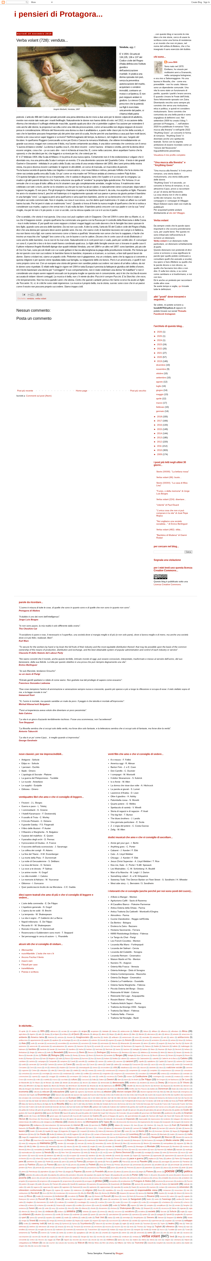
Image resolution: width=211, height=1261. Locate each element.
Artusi (180, 1040)
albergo (95, 1034)
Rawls (133, 1187)
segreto (133, 1205)
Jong (158, 1125)
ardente (94, 1040)
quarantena (103, 1184)
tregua (121, 1229)
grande (26, 1116)
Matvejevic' (137, 1140)
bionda (187, 1052)
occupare (72, 1155)
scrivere (88, 1205)
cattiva (116, 1064)
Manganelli (156, 1137)
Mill (28, 1146)
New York (65, 1152)
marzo (159, 403)
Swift (49, 1223)
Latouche (171, 1128)
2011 (159, 446)
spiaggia (160, 1214)
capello (141, 1061)
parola (100, 1161)
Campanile (53, 1061)
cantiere (110, 1061)
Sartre (187, 1199)
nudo (190, 1152)
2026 (160, 332)
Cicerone (72, 1067)
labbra (108, 1128)
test (125, 1227)
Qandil (72, 1184)
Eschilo (167, 1095)
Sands (124, 1199)
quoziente (147, 1184)
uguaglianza (80, 1233)
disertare (156, 1086)
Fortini (138, 1104)
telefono (32, 1227)
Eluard (175, 1092)
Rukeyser (22, 1199)
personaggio (71, 1168)
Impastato (130, 1119)
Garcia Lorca (163, 1107)
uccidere (70, 1233)
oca (64, 1155)
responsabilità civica (147, 1190)
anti (164, 1037)
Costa (120, 1076)
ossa (85, 1158)
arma (147, 1040)
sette (47, 1208)
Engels (32, 1095)
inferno (79, 1122)
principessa (145, 1178)
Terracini (77, 1227)
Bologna (55, 1055)
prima (124, 1178)
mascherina (48, 1140)
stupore (95, 1221)
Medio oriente (172, 1140)
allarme (126, 1034)
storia (179, 1217)
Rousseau (140, 1196)
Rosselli (107, 1196)
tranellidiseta (27, 968)
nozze (183, 1152)
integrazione (24, 1125)
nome (110, 1152)
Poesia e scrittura (29, 972)
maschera (37, 1140)
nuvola (40, 1155)
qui (180, 286)
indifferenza (36, 1122)
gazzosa (181, 1107)
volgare (167, 1240)
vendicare (125, 1237)
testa (131, 1227)
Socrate (163, 1211)
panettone (30, 1161)
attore (145, 1043)
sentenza (22, 1208)
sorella (57, 1214)
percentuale (175, 1165)
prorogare (88, 1181)
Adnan (114, 1031)
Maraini (178, 1137)
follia (97, 1104)
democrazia (118, 1082)
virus (127, 1240)
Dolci (65, 1089)
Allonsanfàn (27, 950)
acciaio (64, 1031)
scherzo (186, 1202)
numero (24, 1155)
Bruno (187, 1055)
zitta (29, 1246)
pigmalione (44, 1172)
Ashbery (189, 1040)
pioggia (68, 1172)
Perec (30, 1168)
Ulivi (90, 1233)
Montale (151, 1146)
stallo (90, 1217)
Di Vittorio (184, 1083)
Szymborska (86, 1223)
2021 (160, 353)
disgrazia (166, 1086)
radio (28, 1187)
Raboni (164, 1184)
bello (49, 1052)
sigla (190, 1208)
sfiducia (84, 1208)
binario (178, 1052)
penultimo (158, 1165)
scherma (176, 1202)
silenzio (24, 1211)
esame (150, 1095)
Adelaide (105, 1031)
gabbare (96, 1107)
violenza (110, 1240)
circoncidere (105, 1067)
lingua (175, 1131)
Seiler (141, 1205)
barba (81, 1049)
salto (88, 1199)
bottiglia (130, 1055)
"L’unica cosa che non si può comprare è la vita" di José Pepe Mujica (172, 513)
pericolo (38, 1168)
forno (131, 1104)
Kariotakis (184, 1125)
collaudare (43, 1070)
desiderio (143, 1083)
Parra (108, 1161)
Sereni (32, 1208)
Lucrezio (116, 1134)
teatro (171, 1223)
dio (100, 1086)
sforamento (103, 1208)
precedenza (53, 1178)
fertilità (166, 1101)
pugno (32, 1184)
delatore (94, 1083)
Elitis (168, 1092)
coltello (75, 1070)
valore (67, 1237)
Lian (133, 1131)
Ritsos (29, 1196)
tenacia (60, 1227)
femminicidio (96, 1101)
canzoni (129, 1061)
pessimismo (91, 1168)
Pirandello (99, 1172)
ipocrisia (95, 1125)
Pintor (60, 1172)
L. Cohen (99, 1128)
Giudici (186, 1110)
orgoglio (55, 1158)
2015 (160, 429)
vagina (52, 1237)
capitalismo (151, 1061)
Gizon (57, 1113)
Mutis (119, 1149)
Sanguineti (136, 1199)
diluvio (53, 1086)
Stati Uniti (99, 1217)
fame (126, 1098)
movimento (68, 1149)
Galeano (113, 1107)
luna (123, 1134)
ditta (20, 1089)
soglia (182, 1211)
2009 (160, 454)
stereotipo (126, 1217)
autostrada (45, 1046)
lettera (100, 1131)
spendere (125, 1214)
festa (173, 1101)
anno (137, 1037)
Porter (135, 1175)
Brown (170, 1055)
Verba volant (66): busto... (169, 477)
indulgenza (48, 1122)
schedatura (166, 1202)
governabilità (134, 1113)
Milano (21, 1146)
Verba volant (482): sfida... (169, 529)
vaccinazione (24, 1237)
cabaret (123, 1058)
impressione (155, 1119)
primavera (133, 1178)
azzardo (97, 1046)
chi (46, 1067)
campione (63, 1061)
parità (71, 1161)
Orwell (70, 1158)
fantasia (152, 1098)
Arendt (102, 1040)
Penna (108, 1165)
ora (188, 1155)
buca (37, 1058)
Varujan (83, 1237)
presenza (95, 1178)
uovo (158, 1233)
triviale (154, 1229)
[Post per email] (23, 294)
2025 (160, 336)
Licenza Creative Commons (167, 584)
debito (57, 1083)
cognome (24, 1070)
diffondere (30, 1086)
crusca (54, 1079)
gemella (47, 1110)
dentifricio (133, 1083)
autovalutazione (58, 1046)
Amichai (51, 1037)
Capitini (161, 1061)
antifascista (23, 1040)
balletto (175, 1046)
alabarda (86, 1034)
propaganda (55, 1181)
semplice (150, 1205)
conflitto (86, 1073)
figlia (46, 1104)
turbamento (23, 1233)
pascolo (134, 1161)
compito (144, 1070)
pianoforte (148, 1168)
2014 (160, 433)
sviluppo (188, 1220)
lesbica (92, 1131)
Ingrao (106, 1122)
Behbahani (23, 1052)
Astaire (94, 1043)
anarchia (96, 1037)
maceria (154, 1134)
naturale (179, 1149)
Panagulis (186, 1158)
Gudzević (85, 1116)
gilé (126, 1110)
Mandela (134, 1137)
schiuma (40, 1205)
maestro (181, 1134)
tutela (61, 1233)
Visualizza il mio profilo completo (169, 155)
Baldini (156, 1046)
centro (177, 1064)
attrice (153, 1043)
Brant (139, 1055)
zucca (36, 1246)
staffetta (75, 1217)
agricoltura (23, 1034)
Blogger (119, 1253)
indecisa (186, 1119)
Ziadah (187, 1243)
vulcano (61, 1243)
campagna (42, 1061)
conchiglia (45, 1073)
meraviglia (70, 1143)
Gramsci (188, 1113)
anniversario (126, 1037)
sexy (53, 1208)
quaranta (92, 1184)
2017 (160, 420)
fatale (37, 1101)
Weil (89, 1243)
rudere (171, 1196)
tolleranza (170, 1227)
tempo (52, 1227)
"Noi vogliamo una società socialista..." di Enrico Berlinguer (172, 522)
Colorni (60, 1070)
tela (180, 1223)
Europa (72, 1098)
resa (118, 1190)
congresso (118, 1073)
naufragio (188, 1149)
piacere (139, 1168)
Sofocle (173, 1211)
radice (21, 1187)
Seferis (123, 1205)
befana (187, 1049)
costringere (157, 1076)
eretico (108, 1095)
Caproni (170, 1061)
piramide (88, 1172)
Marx (28, 1140)
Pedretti (92, 1165)
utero (171, 1233)
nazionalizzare (26, 1152)
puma (47, 1184)
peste (113, 1168)
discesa (139, 1086)
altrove (167, 1034)
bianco (135, 1052)
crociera (30, 1079)
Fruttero (32, 1107)
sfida (76, 1208)
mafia (189, 1134)
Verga (180, 1237)
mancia (112, 1137)
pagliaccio (152, 1158)
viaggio (50, 1240)
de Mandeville (24, 1083)
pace (124, 1158)
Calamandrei (144, 1058)
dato (119, 1079)
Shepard (147, 1208)
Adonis (136, 1031)
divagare (28, 1089)
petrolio (121, 1168)
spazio (93, 1214)
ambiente (23, 1037)
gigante (119, 1110)
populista (116, 1175)
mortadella (38, 1149)
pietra (23, 1172)
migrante (180, 1143)
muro (85, 1149)
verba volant (40, 299)
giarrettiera (110, 1110)
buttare (106, 1058)
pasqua (155, 1161)
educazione (58, 1091)
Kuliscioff (81, 1128)
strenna (60, 1221)
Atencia (114, 1043)
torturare (31, 1229)
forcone (114, 1104)
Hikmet (22, 1119)
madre (172, 1134)
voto (44, 1243)
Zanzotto (169, 1243)
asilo (32, 1043)
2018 (160, 416)
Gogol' (103, 1113)
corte (93, 1076)
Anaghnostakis (82, 1037)
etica (45, 1098)
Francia (174, 1104)
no (99, 1152)
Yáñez (129, 1243)
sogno (190, 1211)
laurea (187, 1128)
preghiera (76, 1178)
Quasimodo (115, 1184)
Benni (81, 1052)
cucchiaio (64, 1079)
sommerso (48, 1214)
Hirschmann (45, 1119)
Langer (145, 1128)
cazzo (153, 1064)
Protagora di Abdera (142, 1181)
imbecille (109, 1119)
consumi (153, 1073)
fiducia (39, 1104)
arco (75, 1040)
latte (180, 1128)
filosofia (60, 1104)
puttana (64, 1184)
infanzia (59, 1122)
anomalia (145, 1037)
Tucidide (171, 1229)
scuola (105, 1205)
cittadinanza (124, 1067)
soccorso (118, 1211)
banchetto (61, 1049)
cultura (74, 1079)
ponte (81, 1175)
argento (111, 1040)
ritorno (187, 1193)
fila (53, 1104)
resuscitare (178, 1190)
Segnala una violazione (167, 560)
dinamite (83, 1086)
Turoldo (53, 1233)
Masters (70, 1140)
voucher (52, 1243)
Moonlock (176, 1146)
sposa (32, 1217)
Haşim (161, 1116)
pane (21, 1161)
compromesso (165, 1070)
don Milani (91, 1089)
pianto (158, 1168)
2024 (160, 340)
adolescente (125, 1031)
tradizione (59, 1229)
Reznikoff (35, 1193)
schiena (31, 1205)
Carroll (41, 1064)
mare (21, 1140)
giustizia (38, 1113)
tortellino (22, 1229)
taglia (117, 1223)
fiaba (23, 1104)
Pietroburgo (33, 1172)
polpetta (53, 1175)
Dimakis (62, 1086)
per (166, 1165)
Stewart (161, 1217)
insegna (156, 1122)
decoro (85, 1083)
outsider (100, 1158)
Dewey (161, 1083)
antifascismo (183, 1037)
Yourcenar (139, 1243)
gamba (132, 1107)
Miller (34, 1146)
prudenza (180, 1181)
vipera (119, 1240)
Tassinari (146, 1223)
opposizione (169, 1155)
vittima (143, 1240)
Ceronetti (186, 1064)
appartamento (35, 1040)
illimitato (91, 1119)
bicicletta (154, 1052)
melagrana (32, 1143)
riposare (132, 1193)
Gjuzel (65, 1113)
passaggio (165, 1161)
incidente (166, 1119)
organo (46, 1158)
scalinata (60, 1202)
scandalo (70, 1202)
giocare (133, 1110)
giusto (49, 1113)
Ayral (89, 1046)
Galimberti (123, 1107)
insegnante (166, 1122)
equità (85, 1095)
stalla (83, 1217)
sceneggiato (153, 1202)
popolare (90, 1175)
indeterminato (24, 1122)
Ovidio (108, 1158)
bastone (126, 1049)
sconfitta (78, 1205)
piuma (126, 1172)
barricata (99, 1049)
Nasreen (160, 1149)
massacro (60, 1140)
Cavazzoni (136, 1064)
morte (47, 1149)
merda (89, 1143)
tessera (108, 1227)
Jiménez (150, 1125)
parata (56, 1161)
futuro (86, 1107)
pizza (134, 1172)
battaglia (136, 1049)
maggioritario (34, 1137)
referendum (184, 1187)
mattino (110, 1140)
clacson (143, 1067)
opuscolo (180, 1155)
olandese (92, 1155)
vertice (32, 1240)
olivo (100, 1155)
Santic (148, 1199)
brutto (21, 1058)
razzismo (142, 1187)
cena (160, 1064)
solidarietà (26, 1214)
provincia (159, 1181)
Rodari (81, 1196)
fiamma (31, 1104)
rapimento (93, 1187)
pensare (126, 1165)
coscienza (110, 1076)
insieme (187, 1122)
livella (52, 1134)
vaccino (35, 1237)
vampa (75, 1237)
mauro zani (26, 961)
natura (170, 1149)
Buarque (29, 1058)
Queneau (127, 1184)
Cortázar (85, 1076)
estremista (36, 1098)
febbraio (160, 407)
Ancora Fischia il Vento (32, 957)
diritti (118, 1085)
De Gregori (161, 1079)
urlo (164, 1233)
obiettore (50, 1155)
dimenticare (72, 1086)
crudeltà (46, 1079)
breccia (146, 1055)
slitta (109, 1211)
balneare (22, 1049)
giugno (159, 390)
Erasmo (93, 1095)
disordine (176, 1086)
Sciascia (59, 1205)
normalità (137, 1152)
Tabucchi (98, 1223)
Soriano (66, 1214)
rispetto (161, 1193)
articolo (165, 1040)
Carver (69, 1064)
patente (21, 1165)
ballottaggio (185, 1046)
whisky (111, 1243)
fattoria (44, 1101)
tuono (180, 1229)
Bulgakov (52, 1058)
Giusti (29, 1113)
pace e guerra (136, 1158)
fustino (78, 1107)
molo (100, 1146)
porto (155, 1175)
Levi (119, 1131)
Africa (184, 1031)
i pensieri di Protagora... (58, 14)
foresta (122, 1104)
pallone (168, 1158)
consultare (142, 1073)
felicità (87, 1101)
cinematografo (84, 1067)
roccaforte (72, 1196)
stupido (86, 1221)
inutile (86, 1125)
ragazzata (46, 1187)
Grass (34, 1116)
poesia (158, 1172)
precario (43, 1178)
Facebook (159, 314)
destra (152, 1083)
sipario (94, 1211)
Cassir (91, 1064)
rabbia (156, 1184)
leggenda (64, 1131)
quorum (137, 1184)
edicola (36, 1092)
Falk (112, 1098)
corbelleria (62, 1076)
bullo (60, 1058)
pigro (53, 1172)
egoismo (81, 1092)
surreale (178, 1221)
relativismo (78, 1190)
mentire (60, 1143)
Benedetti (58, 1052)
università (140, 1233)
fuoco (64, 1107)
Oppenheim (145, 1155)
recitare (162, 1187)
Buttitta (115, 1058)
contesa (163, 1073)
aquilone (55, 1040)
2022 (160, 348)
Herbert (187, 1116)
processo (175, 1178)
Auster (187, 1043)
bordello (109, 1055)
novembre (161, 369)
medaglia (159, 1140)
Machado (163, 1134)
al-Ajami (56, 1034)
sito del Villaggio (177, 213)
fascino (187, 1098)
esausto (159, 1095)
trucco (162, 1229)
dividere (37, 1089)
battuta (144, 1049)
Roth (131, 1196)
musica (111, 1149)
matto (118, 1140)
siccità (155, 1208)
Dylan (174, 1089)
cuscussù (85, 1079)
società (151, 1211)
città (115, 1067)
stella (117, 1217)
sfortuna (113, 1208)
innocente (122, 1122)
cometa (90, 1070)
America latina (37, 1037)
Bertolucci (125, 1052)
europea (84, 1098)
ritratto (21, 1196)
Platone (149, 1172)
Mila (188, 1143)
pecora (73, 1165)
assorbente (74, 1043)
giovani (159, 1110)
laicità (127, 1128)
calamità (155, 1058)
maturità (127, 1140)
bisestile (30, 1055)
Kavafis (32, 1128)
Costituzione (141, 1076)
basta (118, 1049)
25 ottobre (33, 1031)
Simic (40, 1211)
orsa (62, 1158)
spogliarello (179, 1214)
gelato (190, 1107)
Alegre (111, 1034)
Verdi (172, 1237)
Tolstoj (180, 1227)
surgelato (168, 1221)
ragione (56, 1187)
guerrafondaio (133, 1116)
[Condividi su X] (35, 294)
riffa (82, 1193)
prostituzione (125, 1181)
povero (187, 1175)
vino (101, 1240)
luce (89, 1134)
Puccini (189, 1181)
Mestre (146, 1143)
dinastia (92, 1086)
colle (52, 1070)
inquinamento (145, 1122)
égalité (72, 1092)
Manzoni (168, 1137)
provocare (169, 1181)
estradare (25, 1098)
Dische (147, 1086)
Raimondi (76, 1187)
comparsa (122, 1070)
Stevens (150, 1217)
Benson (91, 1052)
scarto (109, 1202)
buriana (76, 1058)
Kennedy (55, 1128)
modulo (84, 1146)
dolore (73, 1089)
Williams (120, 1243)
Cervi (32, 1067)
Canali (72, 1061)
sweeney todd (37, 1223)
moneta (130, 1146)
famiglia (133, 1098)
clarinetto (152, 1067)
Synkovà (65, 1223)
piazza (165, 1168)
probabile (164, 1178)
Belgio (32, 1052)
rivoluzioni (59, 1196)
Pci (66, 1165)
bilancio (170, 1052)
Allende (141, 1034)
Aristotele (138, 1040)
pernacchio (59, 1168)
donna (112, 1089)
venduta (30, 299)
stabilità (58, 1217)
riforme (113, 1193)
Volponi (187, 1240)
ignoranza (80, 1119)
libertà (141, 1131)
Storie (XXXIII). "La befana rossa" (172, 471)
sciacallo (49, 1205)
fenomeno (118, 1101)
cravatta (168, 1076)
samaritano (115, 1199)
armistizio (155, 1040)
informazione (92, 1122)
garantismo (151, 1107)
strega (51, 1221)
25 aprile (22, 1031)
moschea (57, 1149)
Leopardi (83, 1131)
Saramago (166, 1199)
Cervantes (23, 1067)
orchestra (22, 1158)
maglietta (53, 1137)
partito (116, 1161)
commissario (110, 1070)
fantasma (161, 1098)
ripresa (141, 1193)
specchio (102, 1214)
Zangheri (159, 1243)
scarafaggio (81, 1202)
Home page (81, 390)
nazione (38, 1152)
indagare (176, 1119)
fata (30, 1101)
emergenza (185, 1092)
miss (61, 1146)
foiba (83, 1104)
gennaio (160, 411)
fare (179, 1098)
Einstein (90, 1092)
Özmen (116, 1158)
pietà (190, 1168)
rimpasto (123, 1193)
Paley (161, 1158)
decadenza (75, 1083)
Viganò (66, 1240)
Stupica (78, 1221)
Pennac (117, 1165)
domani (81, 1089)
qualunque (82, 1184)
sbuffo (51, 1202)
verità (187, 1237)
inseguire (177, 1122)
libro (150, 1131)
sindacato (49, 1211)
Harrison (152, 1116)
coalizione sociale (174, 1067)
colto (83, 1070)
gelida (23, 1110)
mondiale (108, 1146)
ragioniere (66, 1187)
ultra (97, 1233)
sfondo (92, 1208)
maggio (160, 394)
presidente (106, 1178)
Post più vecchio (138, 390)
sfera (70, 1208)
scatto (117, 1202)
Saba (58, 1199)
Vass (91, 1237)
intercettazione (50, 1125)
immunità (119, 1119)
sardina (179, 1199)
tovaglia (41, 1229)
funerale (56, 1107)
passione (176, 1161)
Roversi (150, 1196)
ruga (179, 1196)
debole (65, 1083)
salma (67, 1199)
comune (177, 1070)
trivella (146, 1229)
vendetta (115, 1237)
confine (77, 1073)
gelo (39, 1110)
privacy (155, 1178)
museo (102, 1149)
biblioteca (144, 1052)
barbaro (89, 1049)
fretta (190, 1104)
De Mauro (36, 1083)
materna (81, 1140)
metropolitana (168, 1143)
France (165, 1104)
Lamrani (136, 1128)
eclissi (181, 1089)
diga (38, 1086)
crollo (38, 1079)
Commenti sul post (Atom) (39, 395)
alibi (118, 1034)
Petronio (130, 1168)
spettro (145, 1214)
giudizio (21, 1113)
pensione (147, 1165)
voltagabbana (24, 1243)
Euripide (56, 1098)
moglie (92, 1146)
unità (131, 1233)
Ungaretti (114, 1233)
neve (56, 1152)
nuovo (33, 1155)
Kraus (72, 1128)
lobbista (60, 1134)
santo (156, 1199)
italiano (117, 1125)
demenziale (105, 1083)
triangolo (137, 1229)
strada (190, 1217)
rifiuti (89, 1193)
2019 (160, 361)
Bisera (21, 1055)
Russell (41, 1199)
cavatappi (125, 1064)
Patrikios (32, 1165)
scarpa (92, 1202)
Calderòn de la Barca (169, 1058)
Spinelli (168, 1214)
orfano (38, 1158)
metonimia (156, 1143)
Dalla (94, 1079)
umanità (105, 1233)
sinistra (71, 1211)
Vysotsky (70, 1243)
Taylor (162, 1223)
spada (85, 1214)
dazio (126, 1079)
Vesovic (41, 1240)
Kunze (90, 1128)
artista (173, 1040)
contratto (186, 1073)
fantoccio (171, 1098)
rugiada (187, 1196)
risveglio (170, 1193)
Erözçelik (141, 1095)
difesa (21, 1086)
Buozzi (67, 1058)
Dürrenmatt (163, 1089)
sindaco (60, 1211)
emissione (22, 1095)
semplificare (161, 1205)
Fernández (149, 1101)
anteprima (156, 1037)
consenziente (130, 1073)
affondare (174, 1031)
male (90, 1137)
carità (23, 1064)
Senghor (186, 1205)
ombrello (108, 1155)
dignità (45, 1086)
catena (100, 1064)
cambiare (22, 1061)
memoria (45, 1143)
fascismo (22, 1101)
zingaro (21, 1246)
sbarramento (41, 1202)
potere (178, 1175)
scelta (143, 1202)
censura (168, 1064)
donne (121, 1088)
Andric (105, 1037)
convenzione (23, 1076)
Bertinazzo (115, 1052)
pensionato (137, 1165)
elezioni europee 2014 (126, 1092)
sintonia (86, 1211)
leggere (74, 1131)
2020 (160, 357)
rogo (89, 1196)
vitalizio (135, 1240)
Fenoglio (108, 1101)
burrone (85, 1058)
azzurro (107, 1046)
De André (134, 1079)
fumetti (47, 1107)
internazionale (65, 1125)
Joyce (166, 1125)
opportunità (157, 1155)
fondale (105, 1104)
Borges (119, 1055)
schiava (22, 1205)
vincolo (93, 1240)
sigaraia (183, 1208)
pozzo (34, 1178)
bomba (67, 1055)
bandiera (72, 1049)
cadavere (133, 1058)
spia (152, 1214)
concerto (35, 1073)
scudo (96, 1205)
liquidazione (23, 1134)
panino (40, 1161)
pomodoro (72, 1175)
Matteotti (102, 1140)
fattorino (53, 1101)
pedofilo (82, 1165)
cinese (95, 1067)
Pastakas (186, 1161)
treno (129, 1229)
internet (76, 1125)
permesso (48, 1168)
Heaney (178, 1116)
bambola (43, 1049)
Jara (135, 1125)
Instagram (170, 314)
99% (42, 1031)
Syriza (74, 1223)
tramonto (69, 1229)
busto (99, 1058)
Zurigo (43, 1246)
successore (113, 1221)
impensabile (143, 1119)
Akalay (47, 1034)
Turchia (34, 1233)
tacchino (109, 1223)
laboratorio (118, 1128)
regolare (67, 1190)
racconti (174, 1184)
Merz (125, 1143)
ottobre (160, 373)
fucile (40, 1107)
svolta (25, 1223)
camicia (32, 1061)
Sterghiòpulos (138, 1217)
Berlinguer (101, 1052)
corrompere (74, 1076)
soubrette (76, 1214)
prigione (116, 1178)
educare (45, 1092)
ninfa (85, 1152)
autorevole (34, 1046)
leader (32, 1131)
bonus (83, 1055)
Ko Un (64, 1128)
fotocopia (146, 1104)
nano (133, 1149)
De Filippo (146, 1079)
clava (161, 1067)
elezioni (107, 1091)
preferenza (65, 1178)
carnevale (32, 1064)
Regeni (48, 1190)
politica (188, 1171)
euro (64, 1098)
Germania (75, 1110)
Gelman (32, 1110)
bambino (32, 1049)
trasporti (104, 1229)
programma (32, 1181)
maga (24, 1137)
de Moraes (47, 1083)
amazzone (186, 1034)
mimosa (42, 1146)
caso (84, 1064)
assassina (51, 1043)
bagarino (138, 1046)
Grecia (43, 1116)
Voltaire (35, 1243)
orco (31, 1158)
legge (56, 1131)
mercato (81, 1143)
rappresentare (105, 1187)
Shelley (137, 1208)
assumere (85, 1043)
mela (23, 1143)
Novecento (173, 1152)
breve (163, 1055)
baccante (116, 1046)
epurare (77, 1095)
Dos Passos (142, 1089)
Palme (177, 1158)
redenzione (172, 1187)
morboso (186, 1146)
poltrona (62, 1175)
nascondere (142, 1149)
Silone (32, 1211)
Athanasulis (124, 1043)
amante (176, 1034)
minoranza (53, 1146)
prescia (86, 1178)
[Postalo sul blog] (32, 294)
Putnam (55, 1184)
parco (64, 1161)
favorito (62, 1101)
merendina (99, 1143)
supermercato (156, 1221)
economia (23, 1091)
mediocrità (188, 1140)
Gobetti (94, 1113)
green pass (54, 1116)
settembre (161, 377)
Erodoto (117, 1095)
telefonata (22, 1227)
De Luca (185, 1079)
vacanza (186, 1233)
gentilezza (65, 1110)
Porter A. (146, 1175)
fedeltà (79, 1101)
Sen (170, 1205)
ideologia (56, 1119)
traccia (49, 1229)
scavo (125, 1202)
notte (164, 1152)
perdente (186, 1165)
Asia (23, 1043)
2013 (160, 437)
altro (160, 1034)
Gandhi (141, 1107)
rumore (32, 1199)
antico (172, 1037)
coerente (189, 1067)
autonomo (22, 1046)
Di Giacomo (172, 1083)
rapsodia (117, 1187)
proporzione (67, 1181)
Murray (93, 1149)
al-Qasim (75, 1034)
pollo (45, 1175)
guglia (143, 1116)
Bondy (75, 1055)
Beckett (178, 1049)
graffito (178, 1113)
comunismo (188, 1070)
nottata (156, 1152)
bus (92, 1058)
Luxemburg (134, 1134)
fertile (159, 1101)
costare (129, 1076)
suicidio (134, 1221)
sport (23, 1217)
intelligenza (38, 1125)
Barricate (109, 1049)
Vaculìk (43, 1237)
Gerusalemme (87, 1110)
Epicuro (58, 1095)
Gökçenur (112, 1113)
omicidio (126, 1155)
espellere (176, 1095)
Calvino (184, 1058)
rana (84, 1187)
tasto (155, 1223)
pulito (40, 1184)
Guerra (96, 1116)
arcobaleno (84, 1040)
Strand (32, 1221)
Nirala (93, 1152)
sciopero (69, 1205)
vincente (75, 1240)
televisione (42, 1227)
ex (92, 1098)
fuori (71, 1107)
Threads (182, 311)
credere (187, 1076)
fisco (71, 1104)
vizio (159, 1240)
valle (59, 1237)
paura (41, 1165)
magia (44, 1137)
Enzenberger (44, 1094)
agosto (159, 381)
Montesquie (164, 1146)
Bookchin (99, 1055)
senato (177, 1205)
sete (40, 1208)
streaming (42, 1221)
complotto (153, 1070)
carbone (179, 1061)
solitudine (37, 1214)
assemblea (62, 1043)
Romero (98, 1196)
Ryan (51, 1199)
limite (167, 1131)
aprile (159, 398)
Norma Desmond (123, 1152)
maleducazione (100, 1137)
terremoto (87, 1227)
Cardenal (189, 1061)
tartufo (137, 1223)
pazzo (59, 1165)
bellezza (41, 1052)
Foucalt (156, 1104)
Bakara (148, 1046)
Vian (58, 1240)
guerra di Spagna (109, 1116)
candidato (91, 1061)
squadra (49, 1217)
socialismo (129, 1211)
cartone (60, 1064)
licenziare (158, 1131)
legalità (48, 1131)
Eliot (161, 1092)
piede (183, 1168)
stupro (103, 1221)
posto (171, 1175)
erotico (132, 1095)
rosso (124, 1196)
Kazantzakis (44, 1128)
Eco (188, 1089)
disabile (130, 1086)
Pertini (81, 1168)
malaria (82, 1137)
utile (178, 1233)
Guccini (76, 1116)
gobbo (86, 1113)
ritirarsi (179, 1193)
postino (163, 1175)
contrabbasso (174, 1073)
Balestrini (165, 1046)
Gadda (104, 1107)
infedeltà (71, 1122)
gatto (173, 1107)
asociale (41, 1043)
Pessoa (102, 1168)
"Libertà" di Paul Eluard (167, 505)
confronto (95, 1073)
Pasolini (143, 1161)
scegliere (134, 1202)
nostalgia (147, 1152)
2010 (160, 450)
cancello (81, 1061)
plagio (141, 1172)
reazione (152, 1187)
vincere (85, 1240)
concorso (56, 1073)
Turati (187, 1229)
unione (123, 1233)
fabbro (98, 1098)
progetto (22, 1181)
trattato (112, 1229)
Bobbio (44, 1055)
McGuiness (148, 1140)
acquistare (95, 1031)
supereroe (144, 1221)
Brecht (155, 1055)
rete (187, 1190)
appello (46, 1040)
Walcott (81, 1243)
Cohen (34, 1070)
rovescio (163, 1196)
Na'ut (126, 1149)
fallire (119, 1098)
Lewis (127, 1131)
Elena (99, 1092)
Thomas (140, 1227)
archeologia (66, 1040)
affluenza (164, 1031)
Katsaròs (22, 1128)
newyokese (76, 1152)
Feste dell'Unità (185, 1101)
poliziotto (29, 1175)
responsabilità (129, 1190)
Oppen (135, 1155)
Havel (169, 1116)
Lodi (67, 1134)
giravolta (168, 1110)
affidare (154, 1031)
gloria (73, 1113)
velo (107, 1237)
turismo (44, 1233)
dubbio (152, 1089)
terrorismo (98, 1227)
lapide (154, 1128)
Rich (51, 1193)
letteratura (110, 1131)
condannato (67, 1073)
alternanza (151, 1034)
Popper (107, 1175)
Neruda (47, 1152)
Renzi (100, 1190)
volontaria (177, 1240)
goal (79, 1113)
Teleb (188, 1223)
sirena (102, 1211)
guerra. (121, 1116)
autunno (71, 1046)
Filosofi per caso (29, 964)
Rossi (116, 1196)
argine (119, 1040)
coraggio (52, 1076)
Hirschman (33, 1119)
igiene (71, 1119)
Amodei (70, 1037)
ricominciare (60, 1193)
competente (133, 1070)
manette (145, 1137)
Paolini (48, 1161)
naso (152, 1149)
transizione (80, 1229)
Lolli (83, 1134)
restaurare (167, 1190)
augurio (162, 1043)
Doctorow (56, 1089)
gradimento (169, 1113)
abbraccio (54, 1031)
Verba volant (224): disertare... (171, 499)
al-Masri (65, 1034)
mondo (118, 1146)
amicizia (60, 1037)
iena (64, 1119)
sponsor (189, 1214)
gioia (141, 1110)
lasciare (162, 1128)
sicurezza (165, 1208)
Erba (101, 1095)
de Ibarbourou (173, 1079)
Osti (92, 1158)
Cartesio (51, 1064)
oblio (58, 1155)
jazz (141, 1125)
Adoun (145, 1031)
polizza (38, 1175)
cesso (39, 1067)
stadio (66, 1217)
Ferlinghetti (129, 1101)
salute (96, 1199)
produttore (186, 1178)
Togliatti (158, 1227)
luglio (159, 386)
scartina (101, 1202)
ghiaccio (99, 1110)
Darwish (110, 1079)
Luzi (144, 1134)
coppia (43, 1076)
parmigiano (90, 1161)
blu (37, 1055)
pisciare (110, 1172)
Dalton (101, 1079)
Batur (153, 1049)
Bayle (170, 1049)
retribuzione (23, 1193)
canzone (119, 1061)
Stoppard (170, 1217)
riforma (104, 1193)
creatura (177, 1076)
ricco (44, 1193)
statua (110, 1217)
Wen (104, 1243)
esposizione (187, 1095)
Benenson (72, 1052)
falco (105, 1098)
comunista (25, 1073)
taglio (124, 1223)
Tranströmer (92, 1229)
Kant (174, 1125)
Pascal (124, 1161)
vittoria (152, 1240)
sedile (115, 1205)
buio (44, 1058)
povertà (22, 1178)
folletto (90, 1104)
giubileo (177, 1110)
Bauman (161, 1049)
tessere (117, 1227)
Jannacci (126, 1125)
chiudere (62, 1067)
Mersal (117, 1143)
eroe (124, 1095)
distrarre (186, 1086)
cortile (101, 1076)
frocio (23, 1107)
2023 (160, 344)
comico (99, 1070)
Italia (104, 1124)
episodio (67, 1095)
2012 (160, 441)
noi (104, 1152)
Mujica (77, 1149)
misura (69, 1146)
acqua (84, 1031)
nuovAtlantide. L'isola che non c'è (37, 953)
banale (52, 1049)
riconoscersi (73, 1193)
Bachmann (128, 1046)
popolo (99, 1175)
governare (146, 1113)
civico (135, 1067)
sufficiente (125, 1221)
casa (77, 1064)
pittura (118, 1172)
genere (55, 1110)
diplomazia (108, 1086)
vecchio (99, 1237)
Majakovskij (72, 1137)
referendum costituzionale (30, 1190)
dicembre (161, 365)
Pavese (50, 1165)
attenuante (136, 1043)
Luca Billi (172, 62)
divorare (47, 1089)
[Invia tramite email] (29, 294)
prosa (98, 1180)
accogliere (74, 1031)
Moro (29, 1149)
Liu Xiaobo (41, 1134)
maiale (62, 1137)
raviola (125, 1187)
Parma (80, 1161)
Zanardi (150, 1243)
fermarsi (139, 1101)
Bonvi (91, 1055)
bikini (162, 1052)
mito (76, 1146)
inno (114, 1122)
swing (57, 1223)
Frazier (182, 1104)
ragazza (36, 1187)
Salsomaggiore (78, 1199)
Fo (77, 1104)
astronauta (104, 1043)
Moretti (21, 1149)
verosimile (22, 1240)
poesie (170, 1171)
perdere (22, 1168)
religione (89, 1190)
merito (109, 1143)
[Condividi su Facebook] (38, 294)
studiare (69, 1221)
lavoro (22, 1131)
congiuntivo (106, 1073)
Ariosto (128, 1040)
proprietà (78, 1181)
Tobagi (148, 1227)
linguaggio (184, 1131)
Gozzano (157, 1113)
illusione (100, 1119)
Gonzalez (122, 1113)
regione (57, 1190)
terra (68, 1227)
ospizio (78, 1158)
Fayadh (71, 1101)
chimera (53, 1067)
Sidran (174, 1208)
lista (32, 1134)
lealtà (40, 1131)
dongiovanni (102, 1089)
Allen (133, 1034)
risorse (150, 1193)
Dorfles (132, 1089)
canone (100, 1061)
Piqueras (78, 1172)
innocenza (133, 1122)
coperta (34, 1076)
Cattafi (108, 1064)
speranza (135, 1214)
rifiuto (96, 1193)
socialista (141, 1211)
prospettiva (113, 1181)
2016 (160, 425)
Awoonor (80, 1046)
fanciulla (143, 1098)
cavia (145, 1064)
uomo (149, 1233)
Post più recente (25, 390)
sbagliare (29, 1202)
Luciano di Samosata (102, 1134)
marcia (187, 1137)
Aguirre (32, 1034)
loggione (75, 1134)
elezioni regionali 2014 (148, 1092)
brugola (179, 1055)
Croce (21, 1079)
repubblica (109, 1190)
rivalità (38, 1196)
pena (101, 1165)
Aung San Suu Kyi (174, 1043)
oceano (82, 1155)
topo (188, 1227)
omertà (117, 1155)
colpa (68, 1070)
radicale (187, 1184)
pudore (24, 1184)
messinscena (135, 1143)
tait (131, 1223)
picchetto (175, 1168)
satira (21, 1202)
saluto (105, 1199)
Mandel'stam (123, 1137)
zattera (178, 1243)
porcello (126, 1175)
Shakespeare (125, 1208)
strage (23, 1221)
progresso (44, 1181)
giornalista (150, 1110)
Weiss (97, 1243)
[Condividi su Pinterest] (40, 294)
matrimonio (91, 1140)
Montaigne (140, 1146)
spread (40, 1217)
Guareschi (66, 1116)
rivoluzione (48, 1196)
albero (103, 1034)
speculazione (114, 1214)
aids (40, 1034)
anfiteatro (115, 1037)
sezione (61, 1208)
